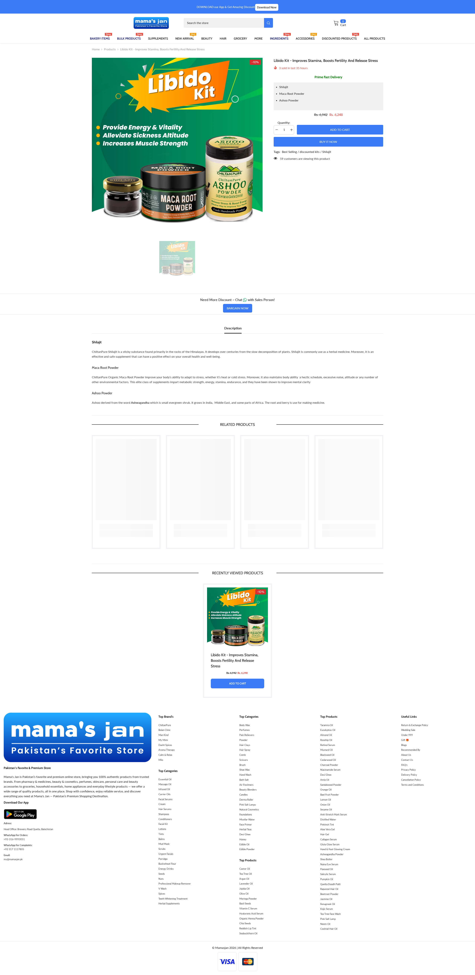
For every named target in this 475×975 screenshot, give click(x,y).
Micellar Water (247, 819)
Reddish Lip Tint (247, 928)
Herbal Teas (245, 829)
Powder (243, 739)
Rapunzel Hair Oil (329, 888)
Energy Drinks (166, 868)
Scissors (243, 759)
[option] (177, 143)
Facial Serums (165, 799)
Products (110, 49)
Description (233, 328)
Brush (242, 764)
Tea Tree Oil (245, 873)
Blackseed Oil (327, 754)
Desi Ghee (244, 834)
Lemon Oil (325, 799)
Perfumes (244, 729)
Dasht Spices (165, 745)
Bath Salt (244, 779)
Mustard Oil (326, 749)
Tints (161, 834)
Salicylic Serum (328, 874)
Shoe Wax (244, 769)
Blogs (404, 745)
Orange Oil (326, 789)
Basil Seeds (245, 903)
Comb (242, 754)
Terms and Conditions (412, 784)
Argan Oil (244, 878)
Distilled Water (328, 819)
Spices (161, 893)
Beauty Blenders (248, 789)
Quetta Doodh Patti (330, 884)
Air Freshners (246, 784)
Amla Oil (324, 779)
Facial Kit (163, 823)
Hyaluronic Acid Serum (251, 913)
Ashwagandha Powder (331, 854)
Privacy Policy (408, 769)
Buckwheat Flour (167, 863)
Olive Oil (243, 893)
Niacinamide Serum (330, 769)
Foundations (245, 814)
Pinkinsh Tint (327, 824)
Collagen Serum (328, 839)
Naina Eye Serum (329, 864)
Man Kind (163, 734)
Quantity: (284, 122)
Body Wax (244, 725)
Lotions (162, 828)
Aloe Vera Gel (327, 829)
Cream (162, 804)
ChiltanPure (164, 725)
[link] (126, 526)
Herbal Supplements (169, 903)
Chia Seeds (245, 923)
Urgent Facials (165, 853)
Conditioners (165, 819)
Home (96, 49)
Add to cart (340, 129)
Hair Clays (244, 745)
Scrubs (162, 848)
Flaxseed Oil (326, 869)
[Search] (228, 23)
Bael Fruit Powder (329, 794)
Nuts (161, 878)
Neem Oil (325, 923)
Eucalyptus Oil (327, 729)
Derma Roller (246, 799)
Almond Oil (326, 734)
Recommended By (410, 749)
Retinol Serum (327, 745)
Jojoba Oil (244, 888)
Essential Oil (164, 779)
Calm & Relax (165, 754)
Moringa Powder (248, 898)
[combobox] (224, 23)
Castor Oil (244, 868)
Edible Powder (247, 849)
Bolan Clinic (164, 729)
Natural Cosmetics (249, 809)
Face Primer (245, 824)
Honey (242, 839)
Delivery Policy (409, 774)
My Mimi (163, 739)
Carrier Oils (164, 794)
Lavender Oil (246, 883)
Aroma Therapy (166, 749)
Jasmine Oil (326, 899)
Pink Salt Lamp (328, 918)
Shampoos (163, 814)
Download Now (266, 7)
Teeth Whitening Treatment (173, 898)
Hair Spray (244, 749)
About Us (406, 754)
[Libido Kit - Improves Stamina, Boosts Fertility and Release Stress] (237, 617)
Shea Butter (326, 859)
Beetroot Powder (329, 894)
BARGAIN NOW (237, 308)
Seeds (161, 873)
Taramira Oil (326, 725)
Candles (243, 794)
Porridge (163, 858)
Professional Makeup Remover (174, 883)
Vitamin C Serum (248, 908)
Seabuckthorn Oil (248, 933)
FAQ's (404, 764)
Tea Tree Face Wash (330, 913)
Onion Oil (325, 804)
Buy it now (328, 141)
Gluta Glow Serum (330, 844)
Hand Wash (245, 774)
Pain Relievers (246, 734)
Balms (161, 839)
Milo (160, 759)
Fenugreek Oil (327, 904)
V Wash (162, 888)
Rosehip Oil (326, 739)
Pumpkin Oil (326, 879)
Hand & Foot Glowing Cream (335, 849)
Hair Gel (324, 834)
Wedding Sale (408, 729)
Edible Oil (244, 844)
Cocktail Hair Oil (328, 928)
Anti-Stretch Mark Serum (333, 814)
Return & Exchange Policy (414, 725)
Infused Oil (164, 789)
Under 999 (407, 734)
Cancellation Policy (411, 779)
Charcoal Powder (329, 764)
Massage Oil (164, 784)
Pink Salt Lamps (247, 804)
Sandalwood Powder (330, 784)
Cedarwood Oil (328, 759)
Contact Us (407, 759)
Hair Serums (164, 809)
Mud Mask (164, 843)
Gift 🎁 (405, 739)
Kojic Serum (326, 908)
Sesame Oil (326, 809)
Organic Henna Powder (251, 918)
